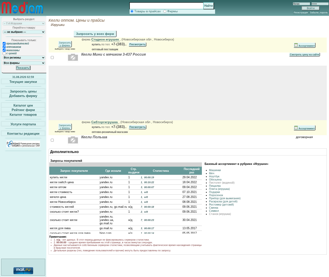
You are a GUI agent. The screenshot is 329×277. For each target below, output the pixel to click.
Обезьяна (215, 179)
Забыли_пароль (319, 12)
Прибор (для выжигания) (225, 198)
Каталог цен (23, 105)
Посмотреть (137, 44)
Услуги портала (23, 124)
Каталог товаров (23, 114)
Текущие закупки (23, 82)
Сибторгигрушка (105, 122)
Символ (214, 210)
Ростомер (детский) (221, 204)
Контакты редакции (23, 133)
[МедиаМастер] (22, 14)
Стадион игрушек (105, 39)
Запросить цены (23, 91)
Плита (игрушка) (219, 189)
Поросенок (216, 195)
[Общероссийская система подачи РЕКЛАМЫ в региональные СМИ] (23, 146)
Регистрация (301, 12)
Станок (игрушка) (220, 214)
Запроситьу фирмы (65, 44)
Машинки (215, 170)
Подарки (214, 192)
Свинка (213, 207)
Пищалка (215, 185)
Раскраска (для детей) (223, 201)
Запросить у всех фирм (95, 34)
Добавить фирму (23, 96)
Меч (211, 173)
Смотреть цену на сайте (304, 54)
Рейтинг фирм (23, 110)
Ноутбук (214, 176)
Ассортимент (306, 45)
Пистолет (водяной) (222, 182)
